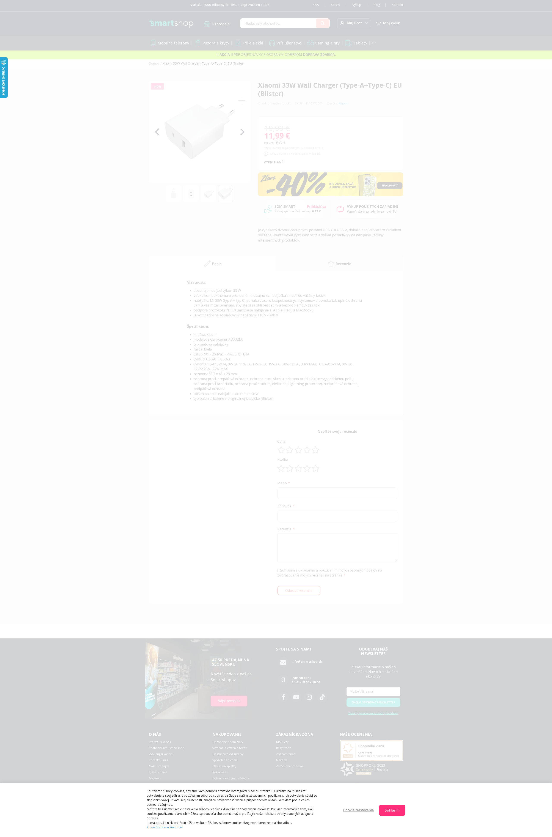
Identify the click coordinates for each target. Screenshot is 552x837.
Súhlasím (392, 810)
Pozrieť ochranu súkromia (165, 827)
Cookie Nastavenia (358, 810)
